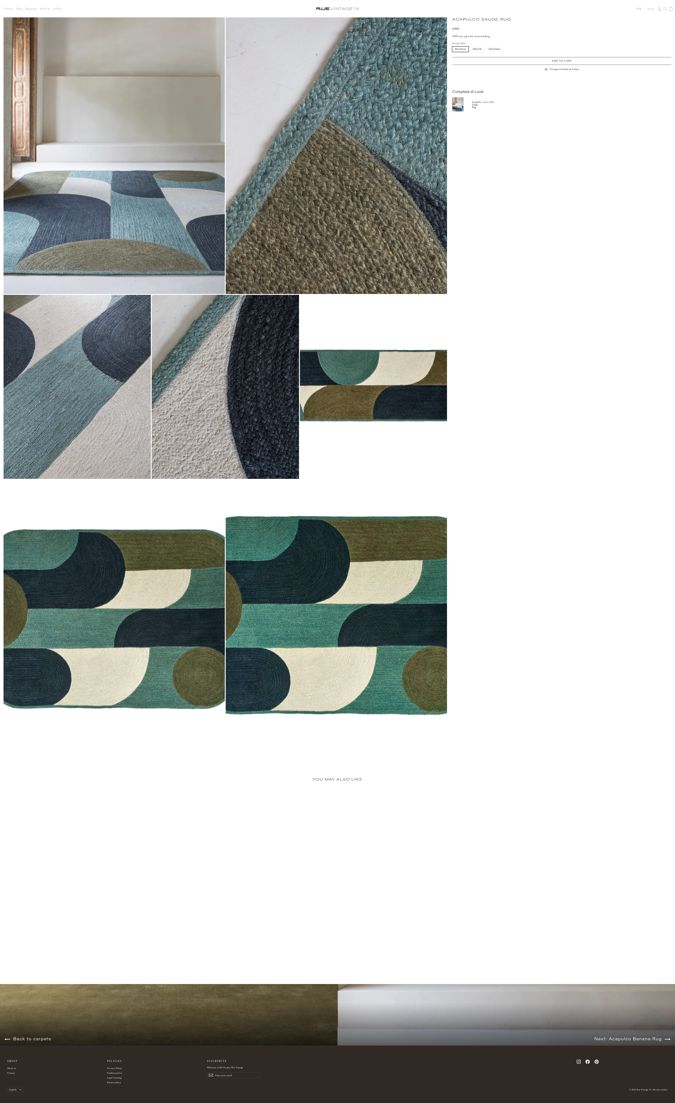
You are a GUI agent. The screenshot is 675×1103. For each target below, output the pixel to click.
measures (459, 43)
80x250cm (460, 49)
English (13, 1089)
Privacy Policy (114, 1068)
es (649, 8)
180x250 (476, 49)
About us (11, 1068)
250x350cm (494, 49)
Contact (11, 1073)
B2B (638, 8)
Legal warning (114, 1077)
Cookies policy (114, 1073)
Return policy (114, 1082)
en (652, 8)
